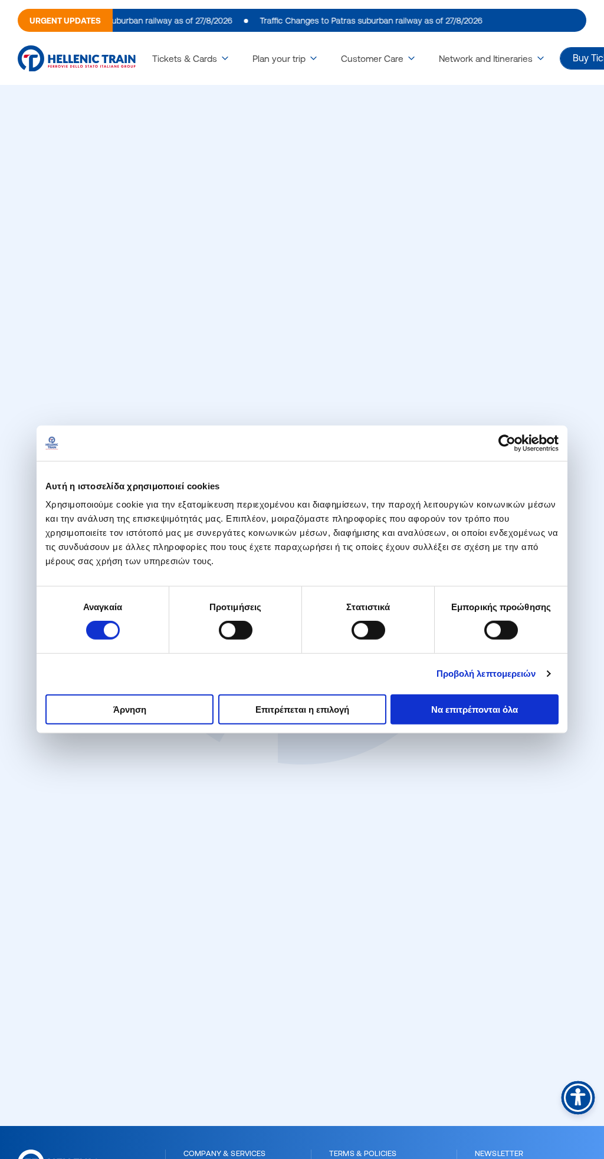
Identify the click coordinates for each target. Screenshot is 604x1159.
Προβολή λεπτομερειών (486, 674)
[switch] (235, 630)
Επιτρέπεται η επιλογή (302, 709)
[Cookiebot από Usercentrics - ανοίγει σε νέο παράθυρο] (507, 443)
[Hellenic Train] (77, 58)
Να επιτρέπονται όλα (474, 709)
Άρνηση (129, 709)
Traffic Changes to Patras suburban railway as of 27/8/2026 (362, 20)
